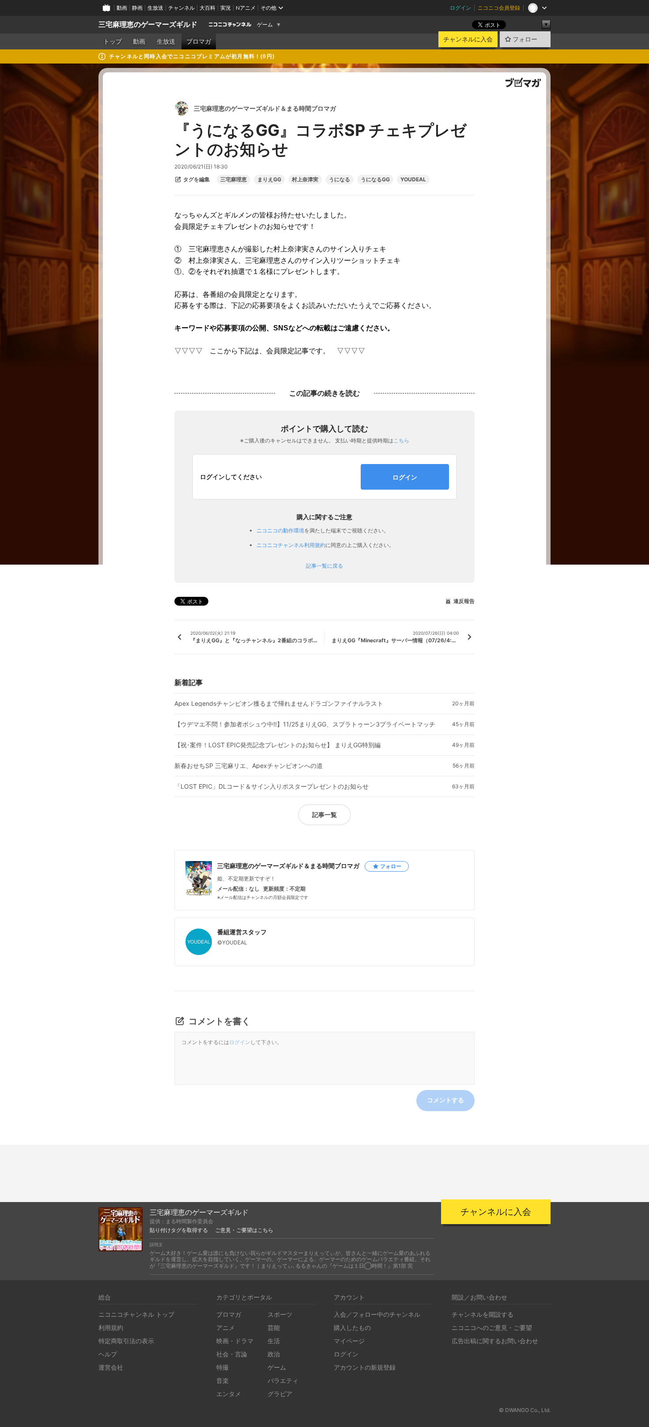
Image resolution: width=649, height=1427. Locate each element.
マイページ (349, 1341)
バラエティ (283, 1380)
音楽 (222, 1380)
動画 (122, 7)
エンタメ (228, 1393)
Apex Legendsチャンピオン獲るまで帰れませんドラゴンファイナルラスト (278, 703)
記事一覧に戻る (324, 566)
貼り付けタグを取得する (179, 1230)
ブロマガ (198, 41)
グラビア (280, 1393)
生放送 (155, 7)
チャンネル (181, 7)
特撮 (222, 1367)
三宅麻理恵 (233, 179)
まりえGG (269, 179)
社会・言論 (231, 1354)
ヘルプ (107, 1354)
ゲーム (265, 25)
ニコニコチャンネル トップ (136, 1314)
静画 (137, 7)
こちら (401, 440)
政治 (274, 1354)
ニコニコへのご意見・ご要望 (492, 1327)
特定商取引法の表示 (126, 1341)
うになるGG (375, 179)
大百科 (207, 7)
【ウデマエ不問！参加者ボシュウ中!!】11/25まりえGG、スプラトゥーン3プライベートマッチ (304, 724)
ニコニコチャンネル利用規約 (291, 545)
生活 (274, 1341)
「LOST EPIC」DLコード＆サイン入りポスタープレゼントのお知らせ (271, 786)
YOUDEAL (413, 179)
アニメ (225, 1327)
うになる (339, 179)
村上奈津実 (305, 179)
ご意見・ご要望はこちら (244, 1230)
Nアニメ (246, 7)
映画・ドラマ (234, 1341)
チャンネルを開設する (482, 1314)
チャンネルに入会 (468, 39)
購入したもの (352, 1327)
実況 (225, 7)
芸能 (274, 1327)
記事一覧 (324, 814)
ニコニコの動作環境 (280, 530)
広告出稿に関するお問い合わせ (495, 1341)
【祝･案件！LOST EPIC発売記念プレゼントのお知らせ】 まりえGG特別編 (277, 745)
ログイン (460, 7)
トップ (112, 41)
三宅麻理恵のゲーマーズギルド (147, 24)
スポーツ (280, 1314)
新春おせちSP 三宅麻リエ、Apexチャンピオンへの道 (248, 766)
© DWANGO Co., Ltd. (525, 1410)
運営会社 (110, 1367)
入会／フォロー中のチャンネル (377, 1314)
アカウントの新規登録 (365, 1367)
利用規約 (110, 1327)
